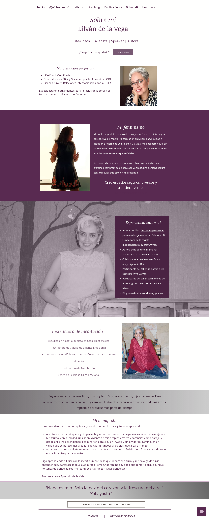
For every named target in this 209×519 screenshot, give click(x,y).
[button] (78, 7)
